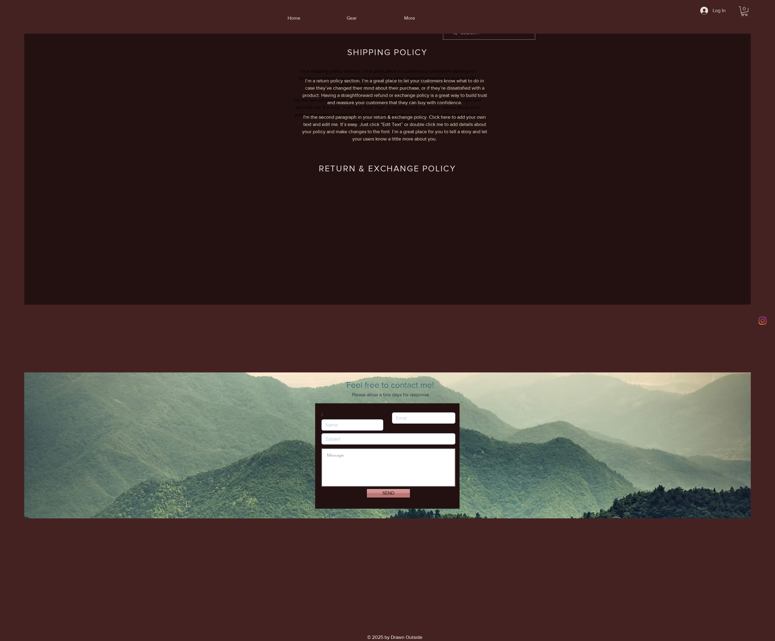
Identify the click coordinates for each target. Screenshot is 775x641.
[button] (744, 11)
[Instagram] (763, 321)
